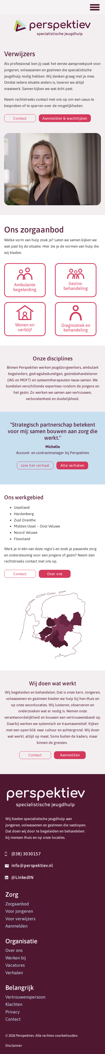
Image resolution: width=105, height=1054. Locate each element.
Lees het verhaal (35, 465)
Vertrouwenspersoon (25, 997)
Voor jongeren (19, 911)
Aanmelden (70, 755)
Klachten (13, 1004)
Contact (20, 118)
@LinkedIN (22, 877)
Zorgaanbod (17, 903)
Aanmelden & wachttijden (64, 118)
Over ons (55, 574)
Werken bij (15, 957)
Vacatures (15, 965)
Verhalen (14, 972)
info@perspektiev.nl (32, 865)
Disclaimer (13, 1045)
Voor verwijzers (20, 918)
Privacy (12, 1011)
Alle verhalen (72, 465)
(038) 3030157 (26, 853)
